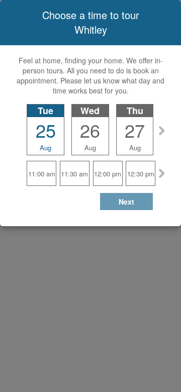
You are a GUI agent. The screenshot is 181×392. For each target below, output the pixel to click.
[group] (90, 121)
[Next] (161, 129)
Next (126, 202)
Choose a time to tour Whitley (90, 22)
